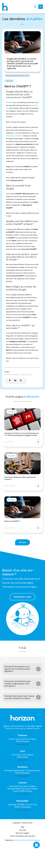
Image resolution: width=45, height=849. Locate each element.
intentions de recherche (14, 136)
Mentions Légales (22, 833)
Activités (22, 830)
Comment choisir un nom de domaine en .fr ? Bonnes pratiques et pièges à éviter (21, 434)
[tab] (22, 669)
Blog (22, 827)
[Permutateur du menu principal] (40, 6)
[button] (35, 7)
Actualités (11, 412)
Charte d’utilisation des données (22, 836)
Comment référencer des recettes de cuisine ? (19, 478)
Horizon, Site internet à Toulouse (27, 840)
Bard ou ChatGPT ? (12, 521)
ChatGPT (9, 102)
